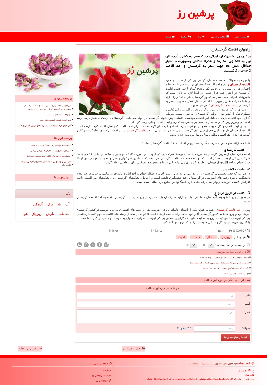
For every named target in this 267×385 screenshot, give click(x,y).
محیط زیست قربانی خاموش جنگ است (55, 120)
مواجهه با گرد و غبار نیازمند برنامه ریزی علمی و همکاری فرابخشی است (219, 263)
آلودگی (38, 204)
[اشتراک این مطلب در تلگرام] (106, 244)
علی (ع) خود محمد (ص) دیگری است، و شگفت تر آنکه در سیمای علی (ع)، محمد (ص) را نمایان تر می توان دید (47, 107)
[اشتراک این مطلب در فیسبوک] (99, 244)
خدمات (196, 237)
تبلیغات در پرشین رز (101, 375)
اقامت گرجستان (240, 84)
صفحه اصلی (241, 37)
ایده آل (211, 237)
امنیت (181, 237)
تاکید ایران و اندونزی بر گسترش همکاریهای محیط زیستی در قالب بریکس (46, 163)
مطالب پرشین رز (218, 37)
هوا (25, 214)
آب (67, 204)
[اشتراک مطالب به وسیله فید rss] (79, 244)
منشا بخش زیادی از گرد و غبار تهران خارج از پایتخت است (224, 257)
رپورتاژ (226, 237)
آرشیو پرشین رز (103, 380)
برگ (200, 37)
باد (59, 204)
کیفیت (169, 37)
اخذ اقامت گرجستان (223, 105)
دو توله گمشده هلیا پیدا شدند (236, 274)
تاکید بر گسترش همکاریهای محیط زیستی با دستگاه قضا (226, 268)
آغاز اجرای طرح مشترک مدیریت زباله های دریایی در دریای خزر (45, 125)
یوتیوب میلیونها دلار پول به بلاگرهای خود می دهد (50, 145)
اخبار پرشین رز (132, 348)
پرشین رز (195, 13)
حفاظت (184, 37)
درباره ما (107, 370)
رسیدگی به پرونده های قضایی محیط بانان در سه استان (48, 156)
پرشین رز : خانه (29, 348)
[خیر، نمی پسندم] (193, 245)
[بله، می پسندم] (211, 245)
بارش (50, 214)
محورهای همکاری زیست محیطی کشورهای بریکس (50, 151)
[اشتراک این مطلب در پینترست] (86, 244)
